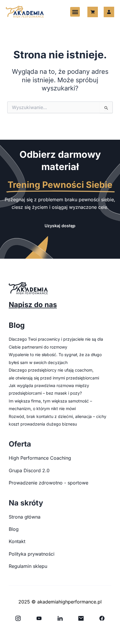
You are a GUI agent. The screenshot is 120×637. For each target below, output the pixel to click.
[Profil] (109, 12)
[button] (75, 12)
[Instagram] (18, 618)
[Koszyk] (92, 12)
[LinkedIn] (60, 618)
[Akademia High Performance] (25, 12)
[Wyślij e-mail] (81, 618)
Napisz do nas (33, 304)
